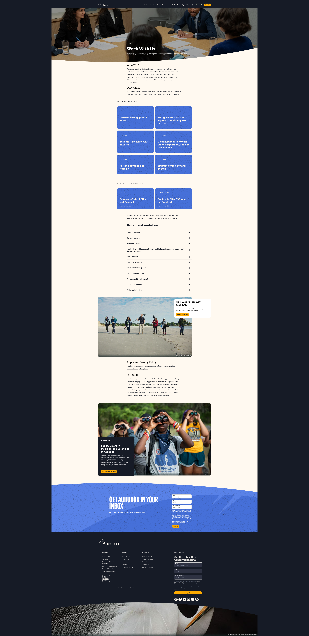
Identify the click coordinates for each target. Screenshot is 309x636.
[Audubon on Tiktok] (192, 599)
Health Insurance (133, 232)
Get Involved (171, 5)
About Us (152, 5)
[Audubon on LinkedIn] (188, 599)
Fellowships (125, 559)
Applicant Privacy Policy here (137, 369)
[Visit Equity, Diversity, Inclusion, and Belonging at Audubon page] (154, 439)
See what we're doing (109, 471)
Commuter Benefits (134, 284)
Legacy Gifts (145, 564)
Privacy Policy (178, 511)
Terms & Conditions (181, 522)
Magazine (202, 2)
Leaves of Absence (134, 262)
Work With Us (126, 556)
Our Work (144, 5)
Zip (173, 500)
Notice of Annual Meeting (109, 566)
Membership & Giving (183, 5)
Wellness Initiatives (134, 290)
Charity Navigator (106, 578)
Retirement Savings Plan (136, 268)
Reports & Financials (108, 569)
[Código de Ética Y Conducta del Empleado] (173, 198)
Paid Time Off (132, 257)
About (129, 44)
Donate (207, 5)
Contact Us (125, 564)
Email (174, 495)
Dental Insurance (133, 238)
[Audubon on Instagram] (176, 599)
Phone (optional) (176, 505)
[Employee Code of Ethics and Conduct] (135, 198)
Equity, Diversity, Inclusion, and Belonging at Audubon (115, 448)
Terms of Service (187, 511)
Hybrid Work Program (135, 273)
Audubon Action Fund (108, 571)
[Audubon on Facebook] (180, 599)
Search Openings (182, 314)
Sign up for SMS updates (129, 567)
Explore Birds (161, 5)
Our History (105, 559)
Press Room (125, 562)
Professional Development (137, 279)
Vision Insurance (133, 243)
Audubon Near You (147, 556)
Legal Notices (123, 587)
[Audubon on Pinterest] (197, 599)
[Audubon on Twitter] (184, 599)
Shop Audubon (194, 2)
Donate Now (145, 562)
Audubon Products (147, 559)
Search (192, 5)
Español (208, 2)
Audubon (103, 4)
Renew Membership (147, 567)
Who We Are (106, 556)
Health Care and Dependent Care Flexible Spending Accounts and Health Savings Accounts (156, 250)
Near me (200, 5)
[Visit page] (145, 327)
